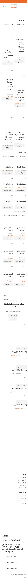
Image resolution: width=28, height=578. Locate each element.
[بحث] (19, 5)
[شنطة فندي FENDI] (22, 218)
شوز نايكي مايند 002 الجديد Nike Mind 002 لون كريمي (8, 137)
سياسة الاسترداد (20, 498)
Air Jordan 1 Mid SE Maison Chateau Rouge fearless (20, 45)
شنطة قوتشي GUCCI (8, 275)
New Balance (21, 167)
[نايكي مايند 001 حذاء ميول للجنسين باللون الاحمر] (19, 112)
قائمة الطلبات (21, 480)
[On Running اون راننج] (25, 323)
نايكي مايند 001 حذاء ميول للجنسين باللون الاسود (7, 53)
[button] (19, 238)
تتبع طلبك (22, 485)
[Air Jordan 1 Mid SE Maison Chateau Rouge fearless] (19, 28)
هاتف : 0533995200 (12, 563)
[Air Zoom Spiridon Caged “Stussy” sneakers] (7, 67)
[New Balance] (21, 159)
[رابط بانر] (13, 13)
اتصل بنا (22, 503)
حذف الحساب (21, 488)
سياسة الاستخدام (20, 501)
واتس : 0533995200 (12, 569)
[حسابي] (1, 5)
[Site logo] (13, 4)
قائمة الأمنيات (21, 483)
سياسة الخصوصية (20, 496)
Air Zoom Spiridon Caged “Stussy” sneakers (9, 84)
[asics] (13, 429)
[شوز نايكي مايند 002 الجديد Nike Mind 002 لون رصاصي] (19, 70)
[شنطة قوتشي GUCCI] (10, 264)
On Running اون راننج (19, 351)
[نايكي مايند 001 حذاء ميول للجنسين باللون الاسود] (7, 30)
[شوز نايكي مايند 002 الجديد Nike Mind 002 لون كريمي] (7, 112)
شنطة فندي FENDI (20, 229)
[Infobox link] (13, 442)
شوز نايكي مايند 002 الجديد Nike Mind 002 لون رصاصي (19, 94)
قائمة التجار (21, 478)
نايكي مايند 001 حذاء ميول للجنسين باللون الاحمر (19, 136)
